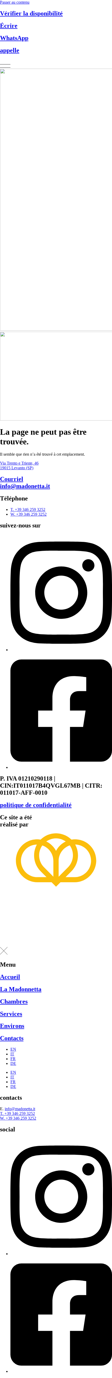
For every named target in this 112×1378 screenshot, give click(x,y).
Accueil (10, 976)
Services (11, 1013)
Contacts (11, 1038)
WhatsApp (14, 38)
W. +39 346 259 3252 (18, 1118)
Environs (12, 1025)
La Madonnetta (20, 989)
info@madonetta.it (25, 482)
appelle (9, 50)
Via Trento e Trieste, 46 (19, 463)
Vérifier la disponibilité (31, 13)
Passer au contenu (14, 2)
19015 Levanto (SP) (16, 468)
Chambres (14, 1001)
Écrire (8, 25)
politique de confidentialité (36, 805)
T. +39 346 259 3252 (17, 1113)
